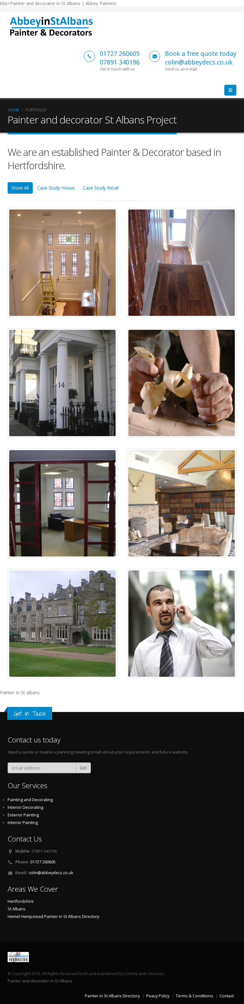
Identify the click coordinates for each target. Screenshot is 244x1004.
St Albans (16, 909)
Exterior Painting (23, 815)
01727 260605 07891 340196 (120, 57)
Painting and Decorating (30, 799)
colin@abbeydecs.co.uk (51, 872)
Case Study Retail (101, 188)
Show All (20, 188)
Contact (227, 996)
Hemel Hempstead (25, 916)
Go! (83, 768)
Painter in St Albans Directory (71, 916)
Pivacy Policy (157, 996)
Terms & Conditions (194, 996)
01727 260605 (43, 862)
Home (13, 109)
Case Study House (56, 188)
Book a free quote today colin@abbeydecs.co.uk (200, 57)
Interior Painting (23, 822)
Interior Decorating (25, 807)
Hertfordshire (21, 901)
